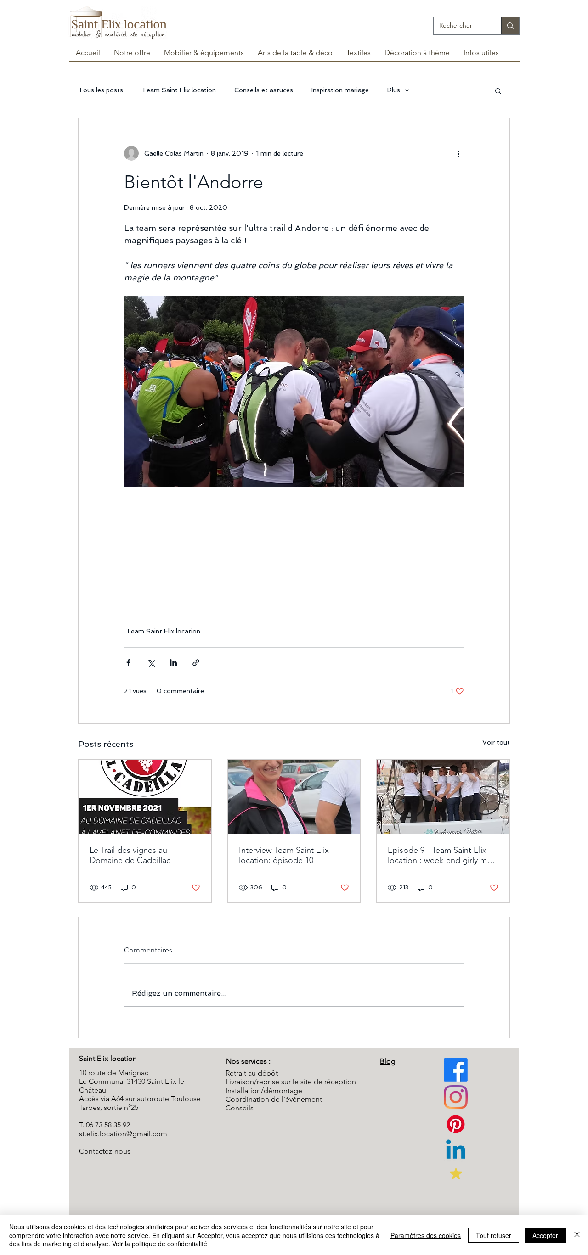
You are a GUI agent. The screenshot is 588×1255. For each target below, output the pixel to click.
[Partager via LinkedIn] (173, 662)
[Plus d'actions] (458, 153)
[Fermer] (576, 1235)
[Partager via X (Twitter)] (151, 662)
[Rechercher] (510, 25)
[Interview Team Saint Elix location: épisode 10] (294, 797)
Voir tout (496, 742)
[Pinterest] (456, 1097)
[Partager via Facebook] (128, 662)
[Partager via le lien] (196, 662)
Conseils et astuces (263, 90)
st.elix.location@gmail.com (123, 1133)
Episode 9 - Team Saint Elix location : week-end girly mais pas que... (442, 855)
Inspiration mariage (340, 90)
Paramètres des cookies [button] (425, 1235)
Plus (393, 90)
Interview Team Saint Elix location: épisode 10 (284, 855)
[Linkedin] (456, 1151)
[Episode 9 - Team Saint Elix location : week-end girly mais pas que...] (443, 797)
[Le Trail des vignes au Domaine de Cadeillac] (145, 797)
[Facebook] (456, 1070)
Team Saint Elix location (178, 90)
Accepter (545, 1235)
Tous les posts (100, 90)
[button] (498, 90)
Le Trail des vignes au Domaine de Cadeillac (130, 855)
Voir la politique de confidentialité (159, 1243)
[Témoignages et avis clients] (456, 1173)
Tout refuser (493, 1235)
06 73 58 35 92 (108, 1125)
